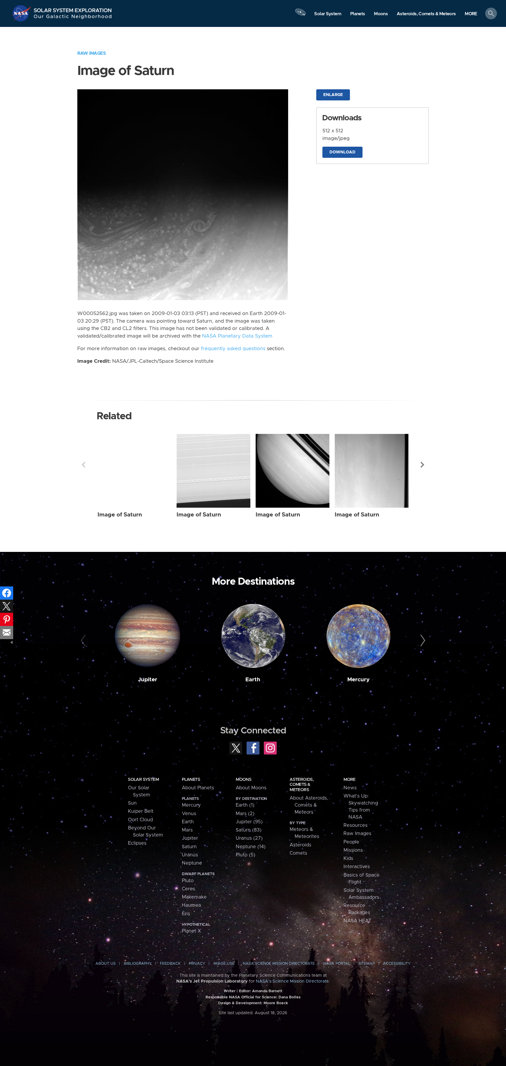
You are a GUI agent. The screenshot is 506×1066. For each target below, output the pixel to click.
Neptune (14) (251, 846)
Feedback (170, 964)
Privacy (197, 964)
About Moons (251, 788)
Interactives (356, 866)
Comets (298, 853)
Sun (132, 803)
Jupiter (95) (249, 821)
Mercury (358, 679)
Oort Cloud (140, 819)
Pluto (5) (245, 855)
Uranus (190, 855)
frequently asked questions (233, 348)
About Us (105, 964)
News (350, 788)
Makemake (194, 897)
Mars (187, 830)
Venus (189, 813)
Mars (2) (245, 813)
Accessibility (397, 964)
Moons (243, 779)
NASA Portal (336, 964)
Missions (353, 850)
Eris (186, 913)
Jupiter (147, 679)
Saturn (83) (248, 830)
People (351, 842)
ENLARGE (333, 95)
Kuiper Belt (140, 811)
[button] (471, 13)
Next (422, 464)
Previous (83, 464)
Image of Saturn (120, 515)
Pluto (188, 880)
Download (342, 152)
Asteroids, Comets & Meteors (302, 784)
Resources (355, 825)
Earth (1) (245, 805)
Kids (348, 858)
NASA (22, 13)
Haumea (191, 905)
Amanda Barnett (267, 991)
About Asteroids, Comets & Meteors (309, 805)
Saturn (189, 846)
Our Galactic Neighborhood (72, 17)
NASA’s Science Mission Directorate (292, 981)
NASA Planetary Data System (237, 336)
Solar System (143, 779)
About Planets (198, 788)
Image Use (224, 964)
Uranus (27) (249, 838)
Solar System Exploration (72, 8)
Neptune (192, 863)
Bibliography (138, 964)
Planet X (191, 931)
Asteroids (300, 845)
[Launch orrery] (300, 15)
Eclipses (137, 843)
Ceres (188, 889)
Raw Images (91, 53)
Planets (191, 779)
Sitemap (366, 964)
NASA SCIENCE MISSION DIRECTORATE (279, 964)
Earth (252, 679)
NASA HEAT (357, 920)
